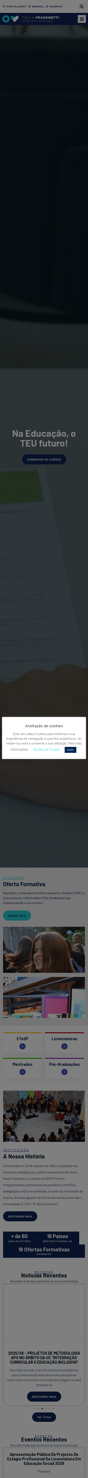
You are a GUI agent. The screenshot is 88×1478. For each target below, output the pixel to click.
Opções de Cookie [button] (46, 749)
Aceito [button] (70, 749)
